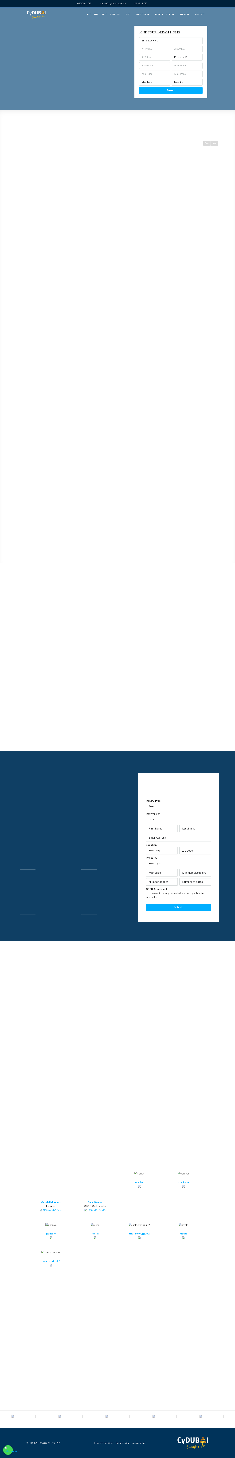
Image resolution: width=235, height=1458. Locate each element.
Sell (96, 14)
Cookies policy (138, 1443)
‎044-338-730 (140, 3)
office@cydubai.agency (112, 3)
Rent (104, 14)
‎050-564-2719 (84, 3)
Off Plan (115, 14)
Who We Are (142, 14)
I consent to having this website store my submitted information (175, 895)
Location (151, 845)
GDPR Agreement (156, 889)
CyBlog (170, 14)
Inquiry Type (153, 800)
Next (215, 143)
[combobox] (154, 49)
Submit (178, 907)
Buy (89, 14)
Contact (200, 14)
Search (171, 90)
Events (159, 14)
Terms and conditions (103, 1443)
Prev (207, 143)
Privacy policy (122, 1443)
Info (128, 14)
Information (153, 813)
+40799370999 (96, 1210)
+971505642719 (52, 1210)
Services (184, 14)
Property (151, 858)
